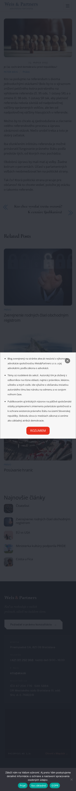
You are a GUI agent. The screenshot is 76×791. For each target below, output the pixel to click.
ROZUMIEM (38, 431)
